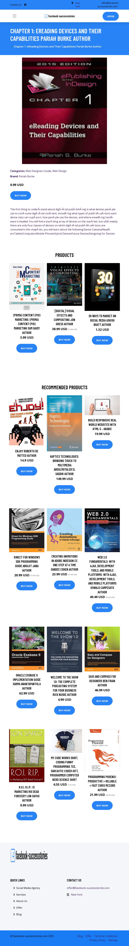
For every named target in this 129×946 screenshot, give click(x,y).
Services (21, 894)
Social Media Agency (28, 888)
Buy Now (20, 195)
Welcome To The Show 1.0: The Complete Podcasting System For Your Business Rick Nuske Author (64, 685)
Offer (110, 16)
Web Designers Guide (38, 171)
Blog (19, 914)
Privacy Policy (97, 940)
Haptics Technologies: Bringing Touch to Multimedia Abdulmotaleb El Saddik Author (64, 465)
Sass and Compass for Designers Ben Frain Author (102, 680)
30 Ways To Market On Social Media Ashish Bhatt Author (102, 320)
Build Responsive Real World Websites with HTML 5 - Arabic (102, 424)
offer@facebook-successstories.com (88, 888)
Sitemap (113, 940)
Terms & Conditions (106, 936)
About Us (21, 901)
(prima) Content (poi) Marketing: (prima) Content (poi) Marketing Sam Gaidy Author (26, 323)
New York (76, 894)
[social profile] (25, 5)
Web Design (59, 171)
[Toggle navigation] (14, 16)
